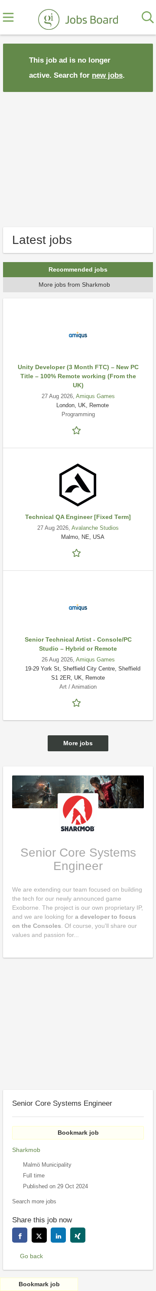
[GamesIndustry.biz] (78, 17)
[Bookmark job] (78, 430)
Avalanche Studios (95, 528)
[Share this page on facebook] (19, 1235)
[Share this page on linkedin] (58, 1235)
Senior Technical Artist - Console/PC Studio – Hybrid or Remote (78, 644)
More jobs (78, 743)
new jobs (107, 75)
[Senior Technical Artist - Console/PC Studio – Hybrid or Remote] (78, 607)
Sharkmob (26, 1149)
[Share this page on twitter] (39, 1235)
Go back (31, 1256)
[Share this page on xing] (77, 1235)
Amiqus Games (95, 396)
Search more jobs (34, 1202)
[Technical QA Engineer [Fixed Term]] (78, 484)
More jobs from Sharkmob (74, 284)
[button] (139, 67)
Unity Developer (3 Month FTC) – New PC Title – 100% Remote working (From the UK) (78, 376)
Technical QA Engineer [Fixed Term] (78, 516)
